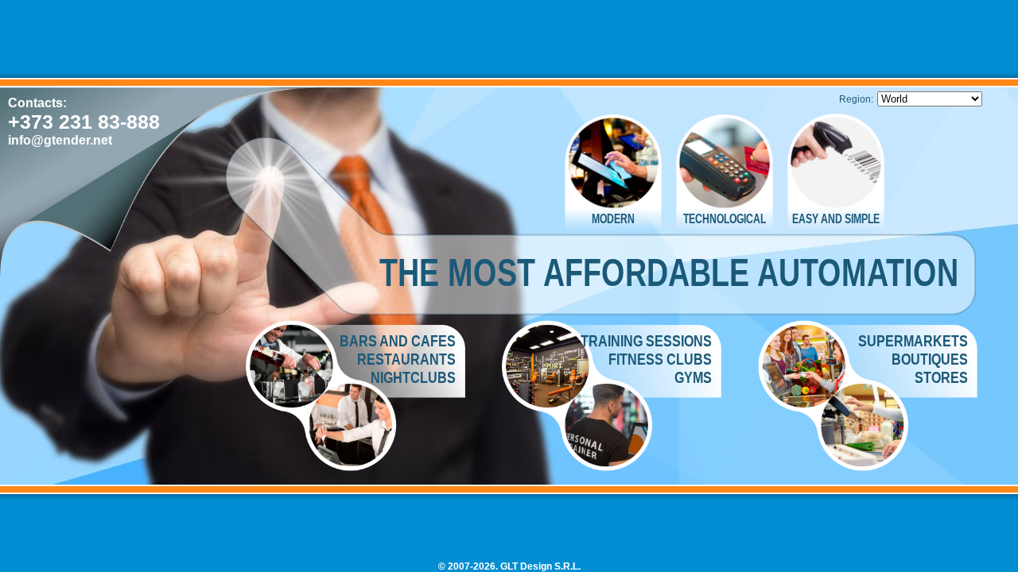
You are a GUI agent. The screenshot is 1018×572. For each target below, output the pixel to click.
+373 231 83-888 (84, 121)
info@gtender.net (60, 140)
